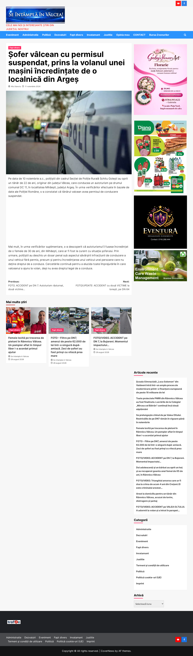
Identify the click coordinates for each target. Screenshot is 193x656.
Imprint (140, 583)
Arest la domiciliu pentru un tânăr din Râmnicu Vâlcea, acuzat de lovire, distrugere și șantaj (156, 497)
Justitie (108, 34)
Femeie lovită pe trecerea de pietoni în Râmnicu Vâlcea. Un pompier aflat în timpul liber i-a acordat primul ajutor (26, 345)
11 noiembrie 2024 (32, 86)
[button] (185, 35)
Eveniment (12, 34)
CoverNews (107, 650)
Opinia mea (123, 34)
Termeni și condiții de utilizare (152, 565)
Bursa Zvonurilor (159, 34)
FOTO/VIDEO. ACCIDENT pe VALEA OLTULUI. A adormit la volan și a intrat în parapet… (160, 508)
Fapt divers (76, 34)
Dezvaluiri (60, 34)
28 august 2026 (17, 359)
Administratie (30, 34)
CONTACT (139, 34)
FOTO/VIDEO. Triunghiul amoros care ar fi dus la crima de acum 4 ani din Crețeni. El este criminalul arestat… (158, 484)
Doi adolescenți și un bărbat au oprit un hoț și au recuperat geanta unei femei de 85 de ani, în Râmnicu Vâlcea (159, 471)
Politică (46, 34)
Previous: (36, 285)
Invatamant (93, 34)
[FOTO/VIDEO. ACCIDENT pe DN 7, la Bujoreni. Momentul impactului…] (111, 320)
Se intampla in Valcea (20, 356)
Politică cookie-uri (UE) (148, 577)
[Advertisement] (68, 222)
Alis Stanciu (16, 86)
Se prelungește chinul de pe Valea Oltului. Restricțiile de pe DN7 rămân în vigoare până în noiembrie (160, 419)
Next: (102, 285)
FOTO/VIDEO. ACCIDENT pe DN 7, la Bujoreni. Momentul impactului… (110, 341)
